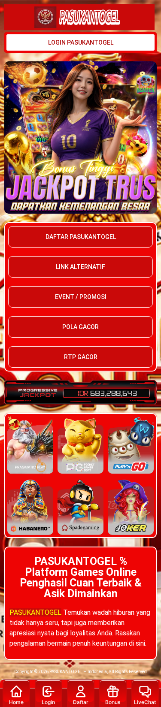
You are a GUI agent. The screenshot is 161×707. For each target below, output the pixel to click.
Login (48, 702)
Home (16, 702)
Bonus (112, 702)
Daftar (80, 702)
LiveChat (145, 702)
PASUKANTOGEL (35, 612)
